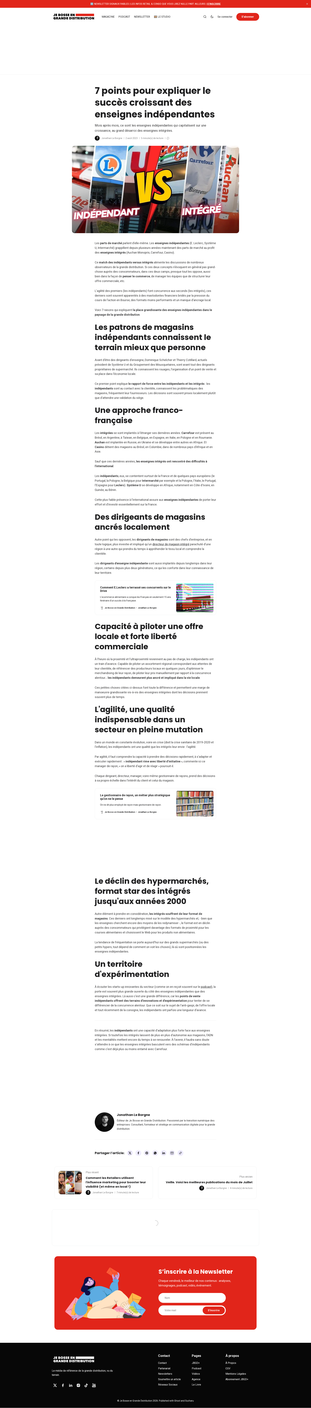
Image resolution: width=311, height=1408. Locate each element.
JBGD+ (196, 1362)
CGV (227, 1368)
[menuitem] (108, 16)
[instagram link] (78, 1385)
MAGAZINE (108, 16)
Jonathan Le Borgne (112, 138)
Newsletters (165, 1373)
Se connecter (225, 16)
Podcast (196, 1368)
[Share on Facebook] (138, 1153)
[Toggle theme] (212, 17)
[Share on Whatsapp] (155, 1153)
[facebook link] (63, 1385)
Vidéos (196, 1373)
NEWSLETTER (142, 16)
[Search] (205, 17)
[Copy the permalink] (180, 1153)
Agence (196, 1379)
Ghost (177, 1400)
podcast (206, 986)
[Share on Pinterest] (147, 1153)
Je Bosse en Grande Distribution (136, 1400)
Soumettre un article (169, 1379)
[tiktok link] (86, 1385)
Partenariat (164, 1368)
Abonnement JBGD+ (236, 1379)
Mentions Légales (235, 1373)
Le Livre (196, 1384)
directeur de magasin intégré (170, 544)
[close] (307, 3)
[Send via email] (172, 1153)
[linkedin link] (70, 1385)
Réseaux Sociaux (168, 1384)
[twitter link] (55, 1385)
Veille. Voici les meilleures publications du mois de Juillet (209, 1182)
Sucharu (189, 1400)
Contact (162, 1362)
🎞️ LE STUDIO (162, 16)
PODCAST (124, 16)
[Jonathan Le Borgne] (97, 138)
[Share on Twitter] (130, 1153)
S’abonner (248, 16)
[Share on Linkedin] (164, 1153)
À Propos (230, 1362)
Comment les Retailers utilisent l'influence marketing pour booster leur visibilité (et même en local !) (116, 1182)
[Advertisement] (155, 50)
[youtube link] (94, 1385)
